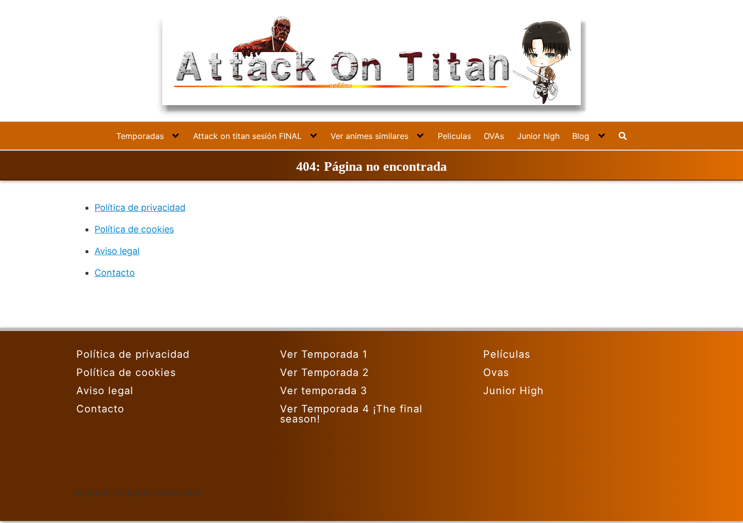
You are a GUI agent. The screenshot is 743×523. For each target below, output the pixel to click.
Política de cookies (134, 229)
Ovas (496, 372)
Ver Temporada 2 (324, 372)
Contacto (115, 272)
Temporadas (140, 136)
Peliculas (454, 136)
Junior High (513, 391)
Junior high (538, 136)
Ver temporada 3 (323, 391)
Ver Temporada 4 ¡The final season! (351, 414)
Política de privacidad (140, 207)
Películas (506, 354)
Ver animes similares (369, 136)
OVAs (494, 136)
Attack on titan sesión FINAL (247, 136)
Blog (580, 136)
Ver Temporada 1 (323, 354)
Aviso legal (117, 251)
